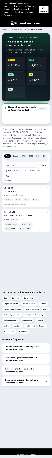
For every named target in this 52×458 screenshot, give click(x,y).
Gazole (15, 156)
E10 (37, 156)
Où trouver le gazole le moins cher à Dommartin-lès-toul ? (21, 359)
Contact (33, 455)
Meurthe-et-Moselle (18, 30)
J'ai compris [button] (43, 9)
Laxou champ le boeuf (12, 309)
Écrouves (15, 298)
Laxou (45, 309)
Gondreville (28, 298)
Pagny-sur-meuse (11, 304)
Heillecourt (30, 326)
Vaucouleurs (27, 320)
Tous (7, 156)
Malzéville (23, 331)
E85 (44, 156)
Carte (7, 176)
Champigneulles (28, 304)
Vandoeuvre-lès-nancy (34, 315)
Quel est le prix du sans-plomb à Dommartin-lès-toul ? (19, 370)
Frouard (40, 320)
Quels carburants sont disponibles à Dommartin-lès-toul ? (21, 381)
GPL (7, 160)
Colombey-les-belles (12, 315)
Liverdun (43, 304)
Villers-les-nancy (11, 320)
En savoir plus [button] (10, 15)
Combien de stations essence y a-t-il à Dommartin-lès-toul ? (22, 347)
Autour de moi (13, 171)
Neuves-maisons (32, 309)
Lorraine (5, 30)
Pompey (42, 326)
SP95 (24, 156)
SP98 (31, 156)
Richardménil (9, 331)
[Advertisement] (26, 261)
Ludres (6, 326)
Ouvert (43, 165)
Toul (5, 298)
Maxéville (17, 326)
